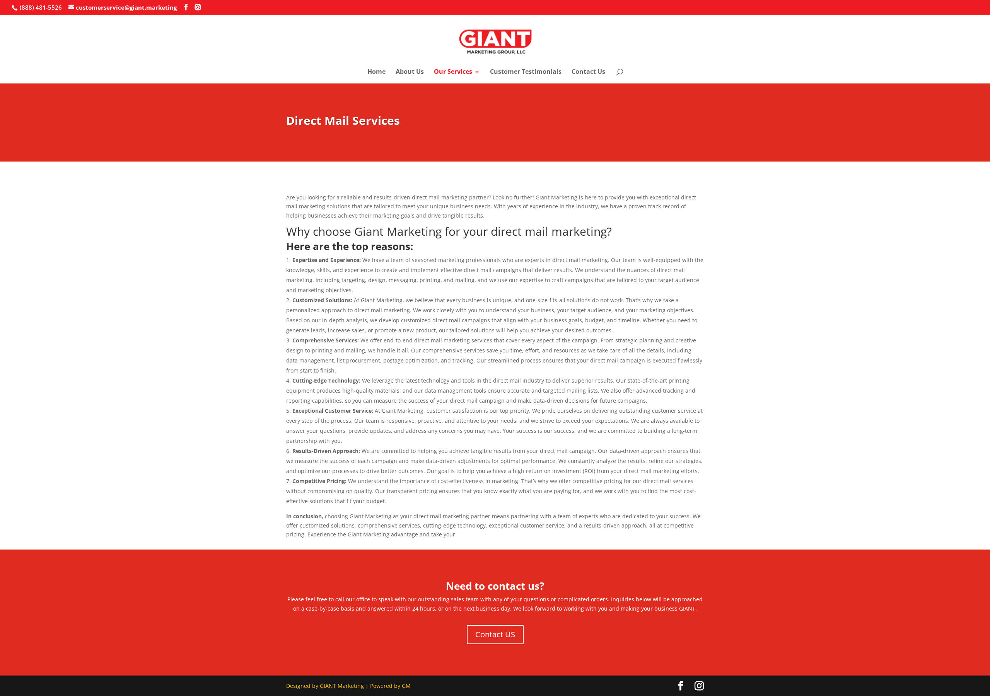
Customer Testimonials (526, 72)
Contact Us (588, 72)
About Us (410, 72)
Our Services (453, 72)
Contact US (495, 634)
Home (376, 72)
